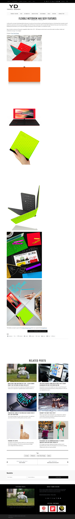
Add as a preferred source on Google (38, 331)
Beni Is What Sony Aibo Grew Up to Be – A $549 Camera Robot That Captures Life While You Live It (21, 384)
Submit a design (23, 1)
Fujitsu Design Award (26, 327)
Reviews (54, 13)
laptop (49, 455)
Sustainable (43, 13)
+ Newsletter (61, 13)
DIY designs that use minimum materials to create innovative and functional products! (52, 441)
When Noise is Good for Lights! (53, 462)
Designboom (44, 327)
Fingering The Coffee (13, 441)
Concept (26, 455)
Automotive (27, 13)
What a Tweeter (22, 462)
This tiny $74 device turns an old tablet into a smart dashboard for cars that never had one (53, 384)
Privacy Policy (53, 494)
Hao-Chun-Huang (41, 455)
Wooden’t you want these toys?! (48, 413)
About (9, 1)
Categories (14, 1)
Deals (49, 13)
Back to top (10, 517)
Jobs (34, 1)
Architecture (35, 13)
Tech (21, 13)
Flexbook (33, 455)
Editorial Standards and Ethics (44, 494)
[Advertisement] (47, 7)
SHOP (30, 1)
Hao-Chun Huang (15, 33)
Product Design (14, 13)
